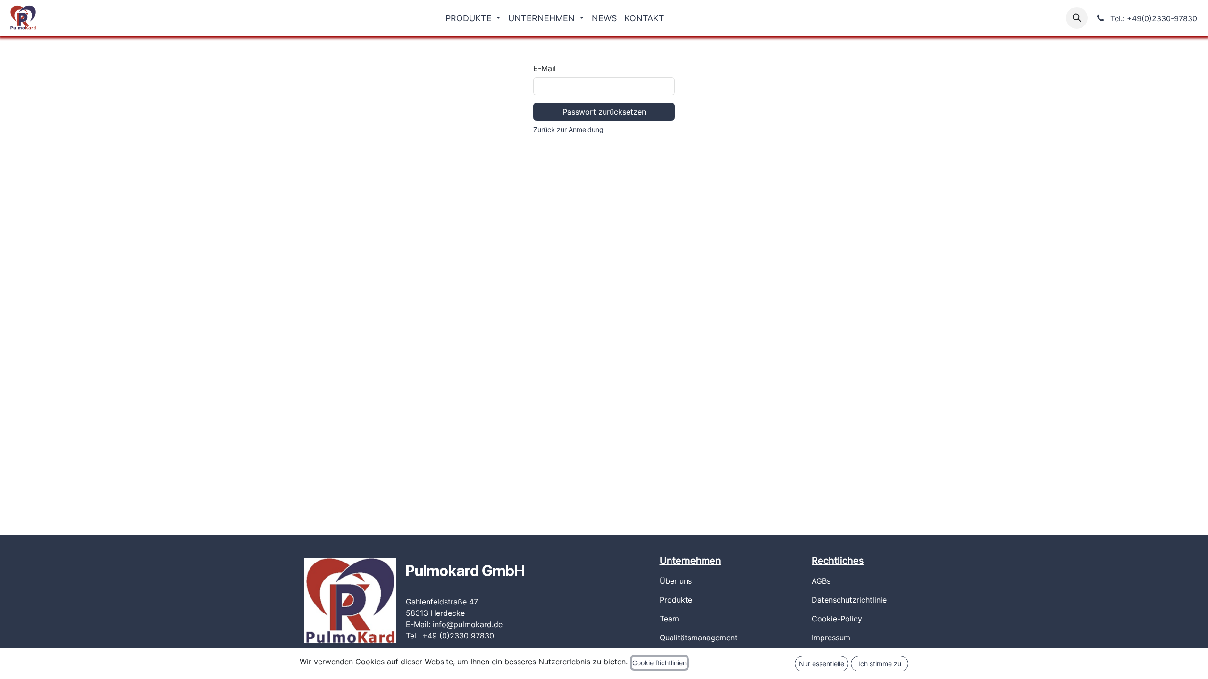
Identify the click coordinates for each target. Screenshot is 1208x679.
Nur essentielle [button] (821, 664)
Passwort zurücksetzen (604, 111)
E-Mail (544, 68)
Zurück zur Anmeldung (568, 129)
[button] (1077, 18)
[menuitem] (473, 18)
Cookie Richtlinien (659, 663)
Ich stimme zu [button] (879, 664)
